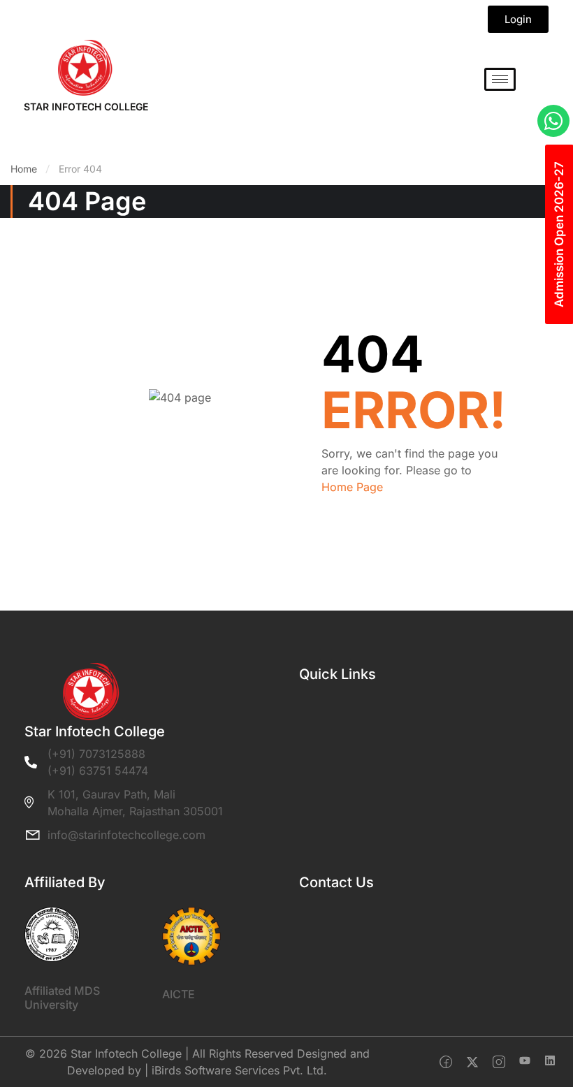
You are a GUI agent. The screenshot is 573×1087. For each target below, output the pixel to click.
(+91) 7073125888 (96, 754)
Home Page (352, 487)
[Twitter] (472, 1061)
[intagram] (499, 1061)
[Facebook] (446, 1061)
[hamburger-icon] (500, 79)
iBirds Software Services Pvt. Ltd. (239, 1070)
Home (23, 169)
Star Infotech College (86, 106)
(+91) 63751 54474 (98, 771)
